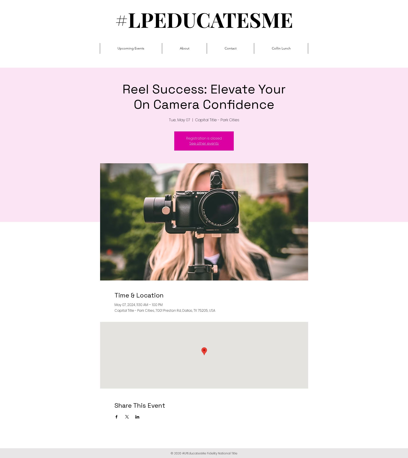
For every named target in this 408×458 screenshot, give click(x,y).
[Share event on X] (127, 417)
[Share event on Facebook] (117, 417)
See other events (204, 143)
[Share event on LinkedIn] (137, 417)
